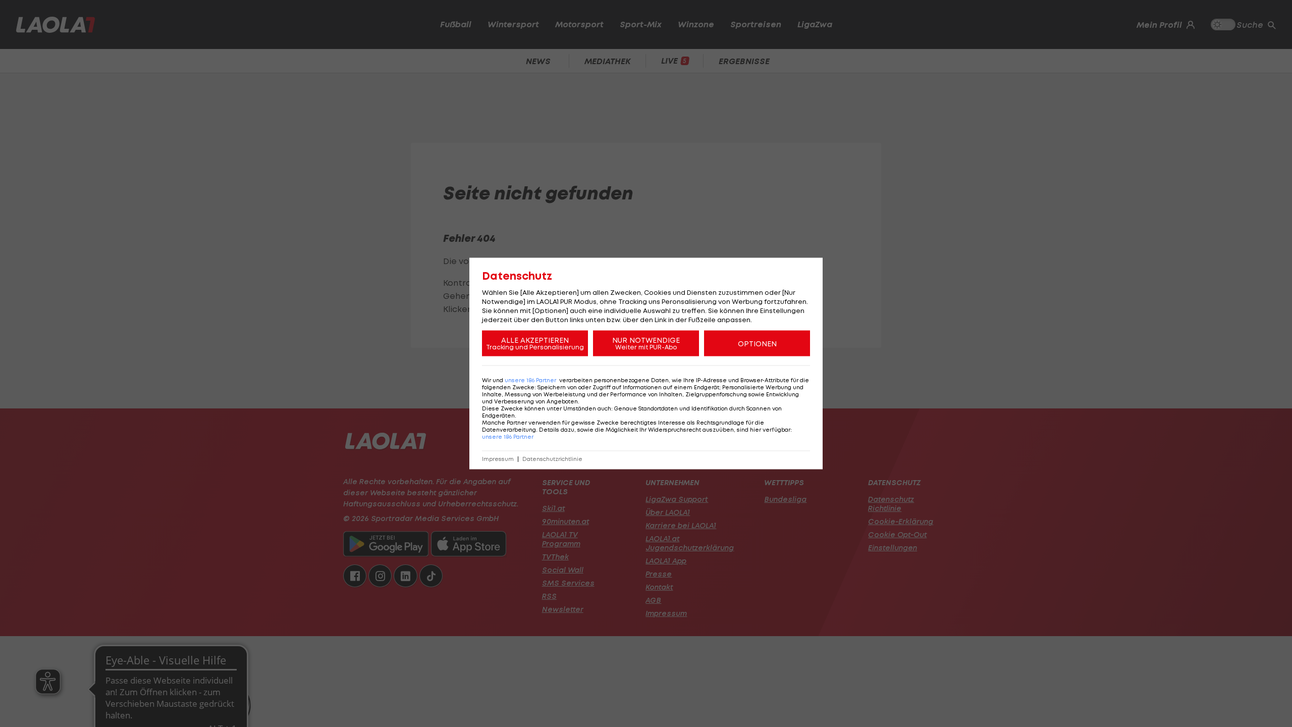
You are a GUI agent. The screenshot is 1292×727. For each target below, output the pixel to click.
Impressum (498, 459)
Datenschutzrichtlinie (552, 459)
